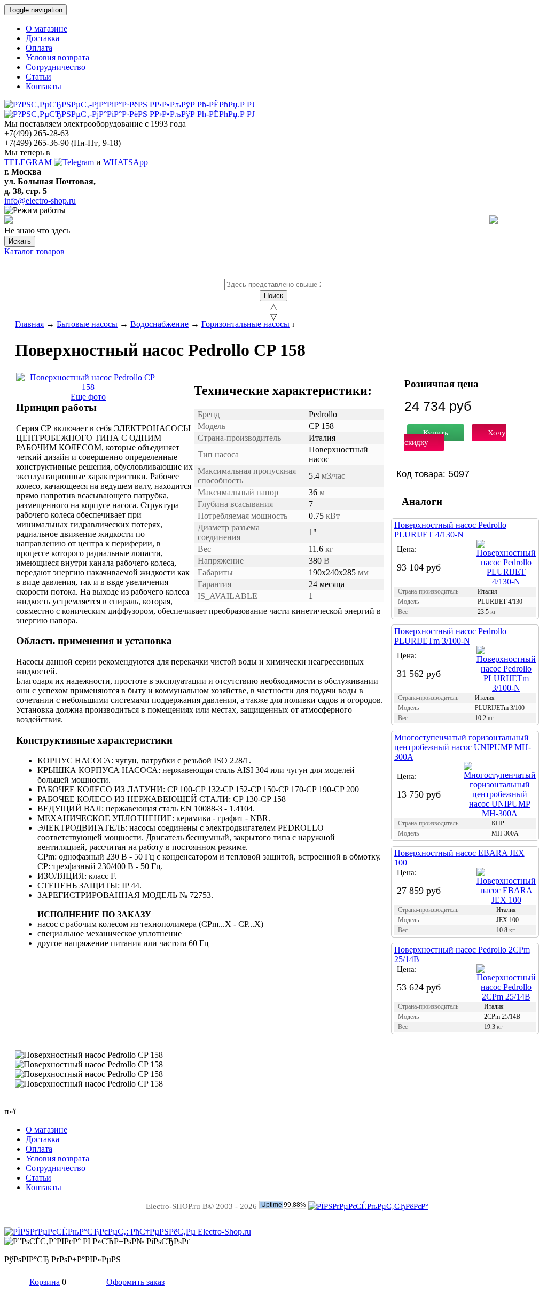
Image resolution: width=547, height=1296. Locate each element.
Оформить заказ (135, 1281)
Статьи (38, 76)
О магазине (46, 28)
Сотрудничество (55, 67)
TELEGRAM (29, 162)
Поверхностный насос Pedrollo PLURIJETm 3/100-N (450, 636)
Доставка (42, 38)
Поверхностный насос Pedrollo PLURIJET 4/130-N (450, 529)
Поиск (273, 296)
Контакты (43, 86)
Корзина (44, 1281)
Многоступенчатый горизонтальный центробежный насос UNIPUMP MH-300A (462, 747)
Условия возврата (57, 57)
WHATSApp (125, 162)
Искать (20, 241)
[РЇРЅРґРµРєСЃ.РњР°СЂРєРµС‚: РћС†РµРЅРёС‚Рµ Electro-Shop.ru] (127, 1231)
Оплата (39, 47)
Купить (435, 432)
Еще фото (88, 396)
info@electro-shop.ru (40, 200)
